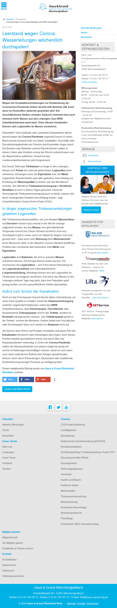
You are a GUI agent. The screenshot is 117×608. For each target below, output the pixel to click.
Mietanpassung (69, 502)
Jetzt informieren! (100, 297)
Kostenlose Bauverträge (74, 507)
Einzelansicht (21, 19)
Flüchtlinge (67, 518)
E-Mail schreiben (89, 82)
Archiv (84, 32)
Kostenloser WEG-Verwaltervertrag (80, 524)
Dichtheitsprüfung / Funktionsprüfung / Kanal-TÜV (88, 452)
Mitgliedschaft (9, 537)
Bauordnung (67, 435)
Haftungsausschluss (13, 576)
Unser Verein (9, 441)
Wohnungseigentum (72, 469)
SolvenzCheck (95, 161)
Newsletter (86, 37)
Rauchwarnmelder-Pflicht (74, 457)
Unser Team (8, 457)
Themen (65, 419)
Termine (6, 469)
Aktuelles (10, 19)
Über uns (7, 446)
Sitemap (71, 603)
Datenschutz (9, 565)
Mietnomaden (68, 491)
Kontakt (6, 554)
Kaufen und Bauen (71, 480)
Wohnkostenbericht (71, 513)
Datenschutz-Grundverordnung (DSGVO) (83, 441)
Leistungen (8, 452)
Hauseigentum (69, 463)
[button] (10, 379)
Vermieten (66, 474)
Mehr (102, 270)
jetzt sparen (103, 252)
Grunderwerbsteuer (71, 446)
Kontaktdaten (9, 559)
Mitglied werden (91, 210)
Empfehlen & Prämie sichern (17, 548)
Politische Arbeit (69, 485)
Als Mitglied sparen (12, 543)
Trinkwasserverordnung (73, 496)
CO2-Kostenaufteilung (73, 424)
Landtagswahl (68, 430)
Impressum (8, 570)
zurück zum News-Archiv (17, 389)
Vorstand (7, 463)
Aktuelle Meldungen (91, 28)
